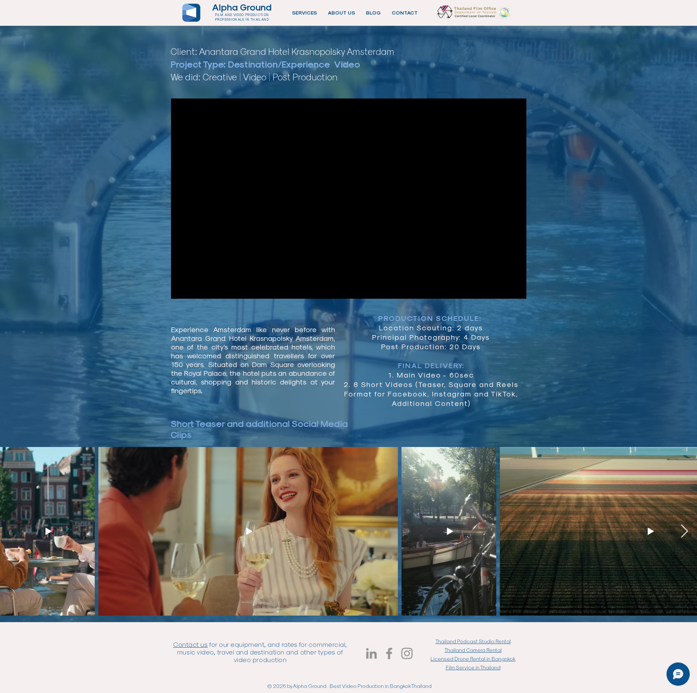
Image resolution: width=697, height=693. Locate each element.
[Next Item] (684, 531)
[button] (304, 13)
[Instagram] (407, 653)
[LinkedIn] (371, 653)
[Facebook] (389, 653)
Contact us (190, 644)
